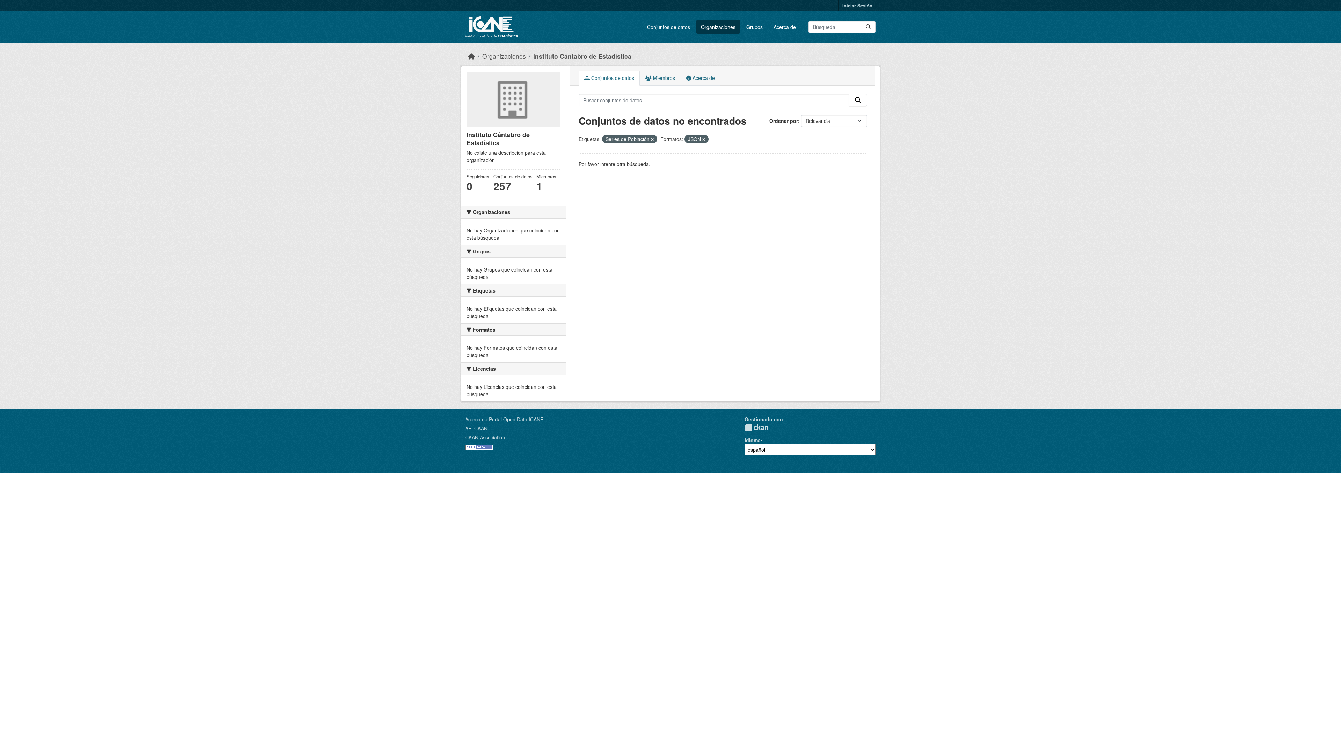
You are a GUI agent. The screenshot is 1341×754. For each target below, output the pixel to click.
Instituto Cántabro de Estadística (582, 56)
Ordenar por (783, 120)
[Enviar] (868, 27)
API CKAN (476, 428)
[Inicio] (471, 56)
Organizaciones (718, 26)
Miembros (663, 77)
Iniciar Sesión (857, 5)
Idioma (753, 440)
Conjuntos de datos (668, 26)
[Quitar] (652, 139)
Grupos (754, 26)
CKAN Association (485, 437)
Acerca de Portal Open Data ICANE (504, 419)
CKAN (756, 427)
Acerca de (785, 26)
